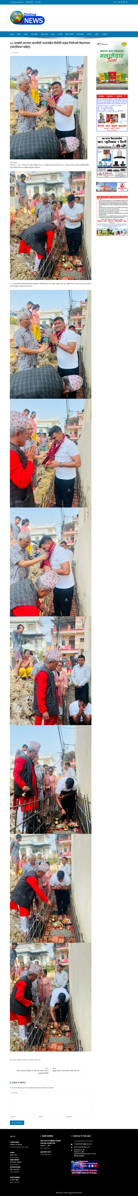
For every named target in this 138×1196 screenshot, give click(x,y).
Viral (70, 1193)
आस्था (22, 1060)
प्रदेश (96, 34)
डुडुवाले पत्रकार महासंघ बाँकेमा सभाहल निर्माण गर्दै (66, 1069)
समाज (53, 34)
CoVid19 (104, 34)
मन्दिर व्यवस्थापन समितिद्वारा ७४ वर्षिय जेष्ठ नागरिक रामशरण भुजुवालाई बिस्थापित (33, 1070)
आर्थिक (19, 34)
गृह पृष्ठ (12, 34)
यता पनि (89, 34)
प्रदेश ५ (26, 1060)
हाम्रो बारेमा (38, 2)
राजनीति (60, 34)
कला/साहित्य (34, 34)
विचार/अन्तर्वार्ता (69, 34)
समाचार (26, 34)
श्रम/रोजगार (44, 34)
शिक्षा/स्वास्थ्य (80, 34)
